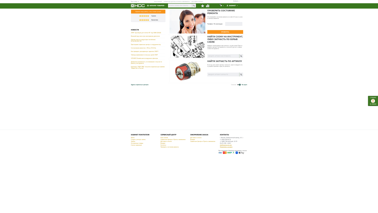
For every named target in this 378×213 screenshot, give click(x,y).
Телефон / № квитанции (214, 24)
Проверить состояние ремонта (170, 147)
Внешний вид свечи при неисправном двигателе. (145, 36)
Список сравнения (136, 145)
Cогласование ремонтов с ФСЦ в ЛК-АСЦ (143, 48)
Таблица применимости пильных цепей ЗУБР (144, 55)
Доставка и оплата (166, 141)
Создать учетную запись (138, 139)
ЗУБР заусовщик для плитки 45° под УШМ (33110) (146, 32)
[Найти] (194, 5)
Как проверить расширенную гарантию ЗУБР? (144, 51)
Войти (132, 137)
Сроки (153, 16)
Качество (154, 20)
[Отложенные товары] (202, 6)
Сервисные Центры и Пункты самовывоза (173, 139)
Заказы (133, 141)
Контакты (163, 145)
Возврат (163, 143)
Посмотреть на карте (226, 147)
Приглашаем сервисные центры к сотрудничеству (146, 44)
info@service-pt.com (226, 145)
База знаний (164, 137)
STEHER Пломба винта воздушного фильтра (144, 58)
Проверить (225, 32)
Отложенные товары (137, 143)
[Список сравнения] (207, 6)
